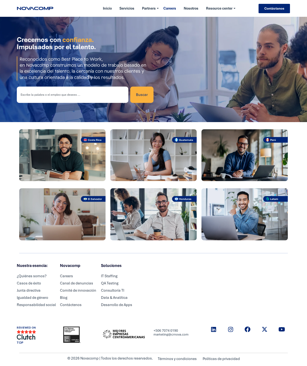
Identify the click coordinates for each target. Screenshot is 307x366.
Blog (63, 297)
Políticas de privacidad (221, 358)
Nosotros (191, 8)
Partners (149, 8)
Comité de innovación (78, 290)
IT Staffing (109, 276)
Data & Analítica (114, 297)
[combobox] (72, 95)
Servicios (126, 8)
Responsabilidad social (36, 304)
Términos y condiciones (177, 358)
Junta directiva (29, 290)
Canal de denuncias (76, 283)
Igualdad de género (32, 297)
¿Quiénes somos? (32, 276)
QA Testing (109, 283)
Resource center (219, 8)
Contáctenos (71, 304)
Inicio (107, 8)
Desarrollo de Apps (116, 304)
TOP (20, 343)
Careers (169, 8)
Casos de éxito (29, 283)
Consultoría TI (112, 290)
